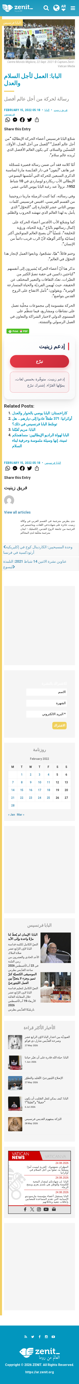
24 (39, 797)
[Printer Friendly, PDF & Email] (17, 331)
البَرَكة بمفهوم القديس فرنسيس (43, 1119)
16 (30, 790)
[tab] (24, 1155)
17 (39, 790)
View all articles (17, 512)
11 (48, 782)
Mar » (20, 814)
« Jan (11, 814)
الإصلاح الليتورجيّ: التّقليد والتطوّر (44, 1078)
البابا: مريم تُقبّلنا (23, 429)
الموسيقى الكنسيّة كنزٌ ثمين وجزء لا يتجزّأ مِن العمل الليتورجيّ (22, 978)
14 (12, 790)
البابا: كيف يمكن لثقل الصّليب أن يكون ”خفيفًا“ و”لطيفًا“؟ (46, 1100)
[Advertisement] (39, 625)
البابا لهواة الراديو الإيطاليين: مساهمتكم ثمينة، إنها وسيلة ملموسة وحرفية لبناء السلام (40, 440)
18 (48, 790)
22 (21, 797)
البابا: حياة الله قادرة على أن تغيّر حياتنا (46, 1057)
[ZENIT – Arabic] (22, 8)
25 (48, 797)
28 (12, 805)
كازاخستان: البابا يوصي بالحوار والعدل (39, 413)
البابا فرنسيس (12, 23)
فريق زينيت (61, 110)
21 (12, 797)
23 (30, 797)
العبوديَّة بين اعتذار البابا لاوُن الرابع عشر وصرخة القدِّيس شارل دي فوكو (47, 1039)
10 (39, 782)
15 (21, 790)
